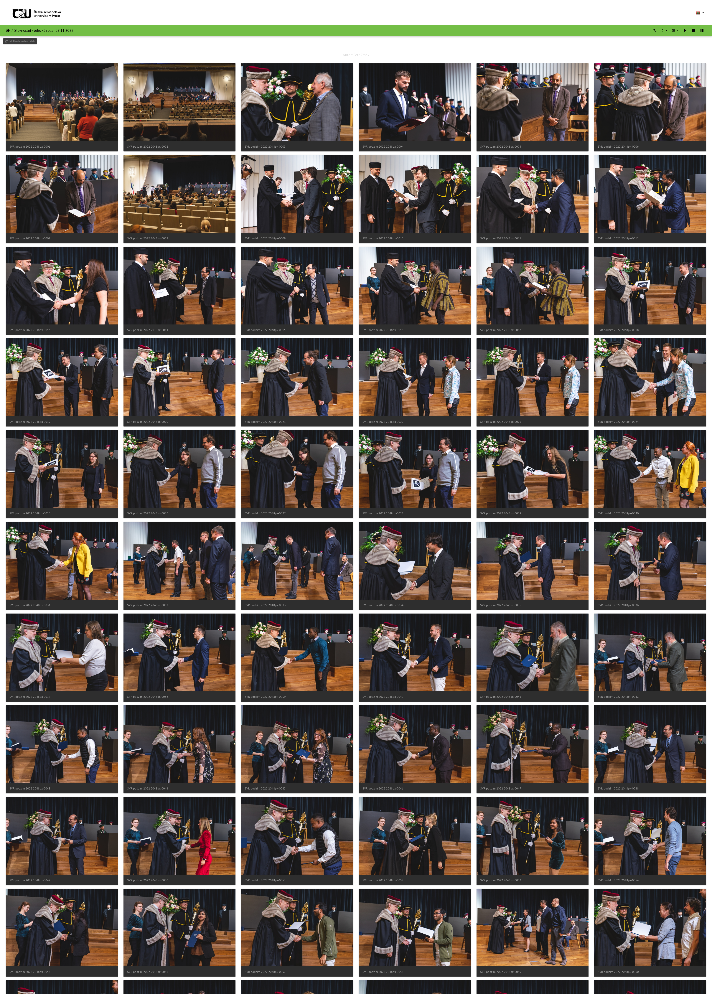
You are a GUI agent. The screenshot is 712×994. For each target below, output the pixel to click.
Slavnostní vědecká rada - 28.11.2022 (43, 30)
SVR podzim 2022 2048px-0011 (500, 238)
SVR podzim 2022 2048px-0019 (29, 421)
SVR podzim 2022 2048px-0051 (265, 880)
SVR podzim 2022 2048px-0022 (382, 421)
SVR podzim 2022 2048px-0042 (618, 696)
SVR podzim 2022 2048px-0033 (265, 605)
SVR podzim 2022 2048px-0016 (382, 330)
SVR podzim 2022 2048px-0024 (618, 421)
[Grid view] (693, 30)
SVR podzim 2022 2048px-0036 (618, 605)
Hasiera (8, 30)
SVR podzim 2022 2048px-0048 (618, 788)
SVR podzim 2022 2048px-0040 (382, 696)
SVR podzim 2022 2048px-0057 (265, 972)
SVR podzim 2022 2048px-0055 (29, 972)
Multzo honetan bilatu (22, 41)
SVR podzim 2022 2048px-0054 (618, 880)
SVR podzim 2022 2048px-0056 (147, 972)
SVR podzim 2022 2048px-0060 (618, 972)
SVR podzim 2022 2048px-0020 (147, 421)
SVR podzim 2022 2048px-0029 (500, 513)
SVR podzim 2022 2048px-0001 (29, 146)
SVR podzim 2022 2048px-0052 (382, 880)
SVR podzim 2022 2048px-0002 (147, 146)
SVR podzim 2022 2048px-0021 (265, 421)
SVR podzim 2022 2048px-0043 (29, 788)
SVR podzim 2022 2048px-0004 (382, 146)
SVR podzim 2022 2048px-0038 (147, 696)
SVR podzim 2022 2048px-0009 (265, 238)
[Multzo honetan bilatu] (654, 30)
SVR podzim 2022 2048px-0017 (500, 330)
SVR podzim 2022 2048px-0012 (618, 238)
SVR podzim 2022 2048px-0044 (147, 788)
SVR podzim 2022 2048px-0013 (29, 330)
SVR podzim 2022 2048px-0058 (382, 972)
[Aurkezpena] (685, 30)
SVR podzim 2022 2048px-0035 (500, 605)
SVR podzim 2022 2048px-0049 (29, 880)
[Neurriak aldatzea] (675, 30)
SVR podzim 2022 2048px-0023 (500, 421)
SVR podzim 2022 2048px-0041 (500, 696)
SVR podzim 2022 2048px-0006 (618, 146)
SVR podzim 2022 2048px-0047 (500, 788)
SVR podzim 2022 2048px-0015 (265, 330)
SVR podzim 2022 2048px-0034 (382, 605)
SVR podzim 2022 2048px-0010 (382, 238)
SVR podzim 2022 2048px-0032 (147, 605)
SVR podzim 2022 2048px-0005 (500, 146)
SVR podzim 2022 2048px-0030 (618, 513)
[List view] (702, 30)
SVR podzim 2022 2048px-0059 (500, 972)
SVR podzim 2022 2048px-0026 (147, 513)
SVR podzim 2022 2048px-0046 (382, 788)
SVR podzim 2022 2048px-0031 (29, 605)
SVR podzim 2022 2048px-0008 (147, 238)
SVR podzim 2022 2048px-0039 (265, 696)
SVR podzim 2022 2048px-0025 (29, 513)
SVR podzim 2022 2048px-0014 (147, 330)
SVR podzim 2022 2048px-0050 (147, 880)
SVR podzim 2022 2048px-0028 (382, 513)
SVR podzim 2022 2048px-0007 (29, 238)
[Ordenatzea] (664, 30)
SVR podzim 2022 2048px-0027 (265, 513)
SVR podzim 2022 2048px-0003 (265, 146)
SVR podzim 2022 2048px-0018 (618, 330)
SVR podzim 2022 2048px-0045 (265, 788)
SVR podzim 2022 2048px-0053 (500, 880)
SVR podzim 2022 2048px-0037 (29, 696)
